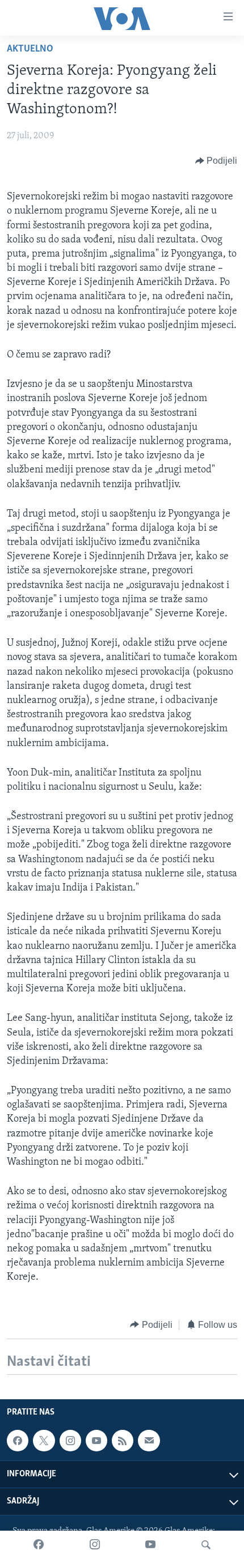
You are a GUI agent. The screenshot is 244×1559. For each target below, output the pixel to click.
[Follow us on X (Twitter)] (43, 1440)
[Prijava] (148, 1440)
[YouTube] (150, 1545)
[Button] (216, 161)
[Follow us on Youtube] (96, 1440)
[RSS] (122, 1440)
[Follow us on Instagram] (70, 1440)
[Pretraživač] (206, 1545)
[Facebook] (38, 1545)
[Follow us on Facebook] (17, 1440)
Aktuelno (30, 49)
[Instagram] (94, 1545)
